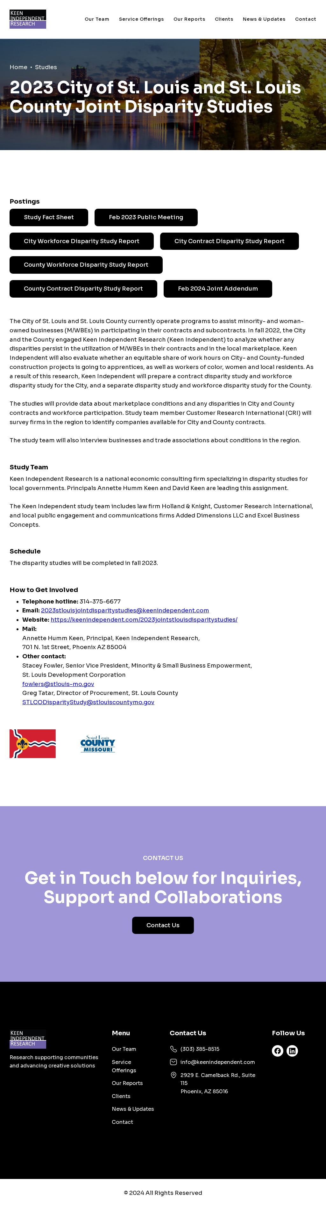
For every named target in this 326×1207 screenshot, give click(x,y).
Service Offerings (141, 19)
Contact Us (163, 925)
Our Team (97, 19)
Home (18, 67)
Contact (305, 19)
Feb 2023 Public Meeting (146, 217)
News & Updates (264, 19)
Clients (224, 19)
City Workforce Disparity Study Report (81, 241)
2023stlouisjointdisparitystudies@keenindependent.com (125, 610)
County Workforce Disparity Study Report (86, 264)
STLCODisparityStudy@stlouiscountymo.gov (88, 702)
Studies (46, 67)
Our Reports (189, 19)
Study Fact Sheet (49, 217)
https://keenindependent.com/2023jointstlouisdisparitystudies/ (144, 619)
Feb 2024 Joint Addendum (218, 288)
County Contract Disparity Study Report (83, 288)
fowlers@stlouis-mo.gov (58, 684)
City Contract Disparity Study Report (229, 241)
